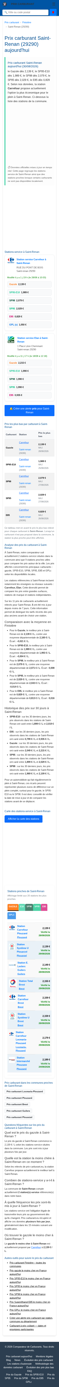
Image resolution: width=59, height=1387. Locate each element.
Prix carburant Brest (17, 1104)
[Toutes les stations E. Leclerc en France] (12, 968)
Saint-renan (25, 449)
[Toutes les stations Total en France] (13, 984)
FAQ (29, 1371)
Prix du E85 (37, 1378)
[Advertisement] (29, 135)
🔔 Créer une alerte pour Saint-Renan (30, 410)
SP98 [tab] (29, 906)
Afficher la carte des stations (23, 819)
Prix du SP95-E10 (34, 1374)
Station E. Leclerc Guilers (22, 966)
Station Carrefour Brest (23, 999)
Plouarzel (22, 955)
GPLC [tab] (11, 915)
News (17, 1360)
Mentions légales (44, 1356)
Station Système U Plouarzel (23, 948)
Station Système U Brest (23, 1018)
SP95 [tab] (36, 906)
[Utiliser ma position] (53, 12)
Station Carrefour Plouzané (22, 930)
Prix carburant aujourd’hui (19, 1356)
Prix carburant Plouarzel (19, 1117)
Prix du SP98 (21, 1378)
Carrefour (24, 442)
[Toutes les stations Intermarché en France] (12, 1063)
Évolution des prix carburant (38, 1360)
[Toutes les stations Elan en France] (11, 339)
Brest (22, 989)
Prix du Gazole (13, 1374)
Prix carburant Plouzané (19, 1098)
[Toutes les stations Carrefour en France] (11, 261)
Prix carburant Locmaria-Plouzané (25, 1091)
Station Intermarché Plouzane (23, 1061)
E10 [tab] (22, 906)
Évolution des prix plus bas (40, 1367)
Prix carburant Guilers (18, 1111)
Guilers (21, 974)
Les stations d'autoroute (19, 1363)
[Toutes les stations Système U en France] (12, 950)
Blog (8, 1360)
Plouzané (22, 937)
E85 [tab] (44, 906)
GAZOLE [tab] (13, 906)
